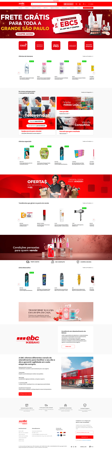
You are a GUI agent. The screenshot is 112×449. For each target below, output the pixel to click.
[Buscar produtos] (55, 4)
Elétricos (45, 7)
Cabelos (27, 7)
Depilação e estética (36, 7)
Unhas (78, 7)
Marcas (20, 7)
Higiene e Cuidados (55, 7)
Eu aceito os (79, 440)
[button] (32, 4)
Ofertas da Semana (88, 7)
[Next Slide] (93, 72)
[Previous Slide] (18, 72)
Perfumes (72, 7)
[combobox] (44, 4)
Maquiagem (64, 7)
